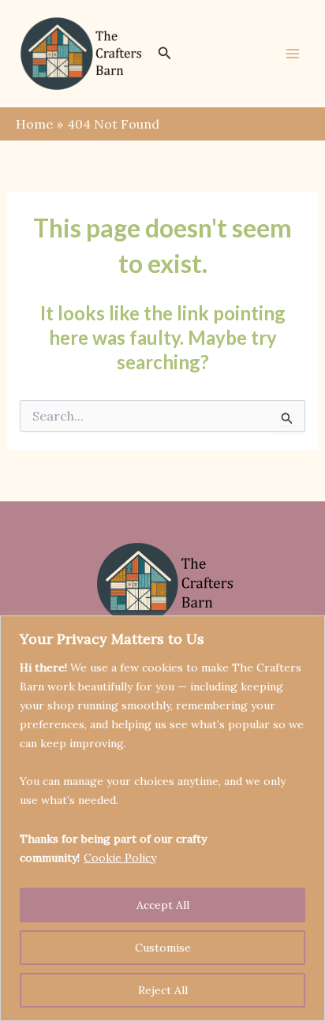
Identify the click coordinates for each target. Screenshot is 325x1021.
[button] (165, 53)
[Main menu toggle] (292, 53)
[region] (162, 818)
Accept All (162, 905)
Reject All (163, 990)
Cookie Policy (120, 858)
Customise (163, 948)
